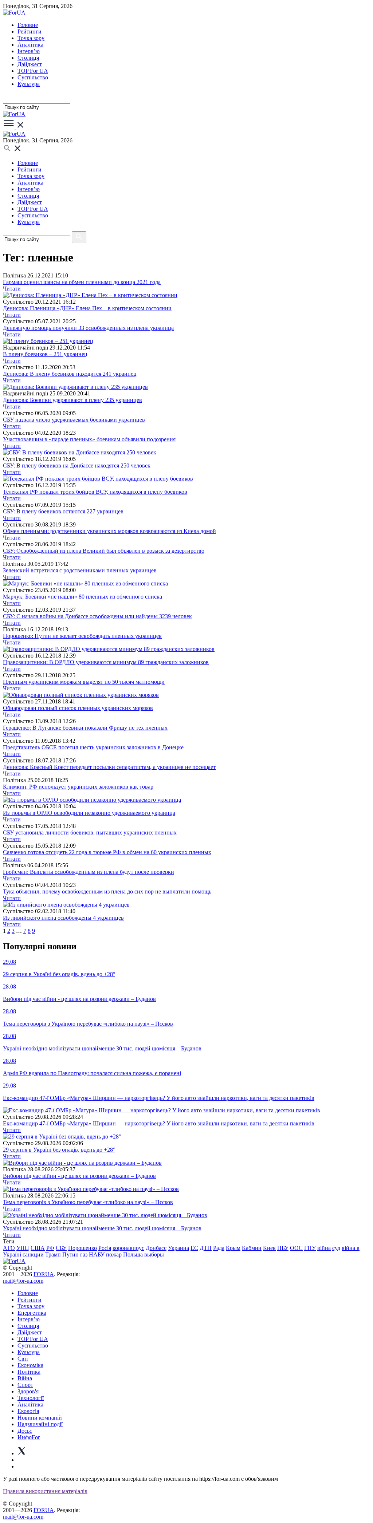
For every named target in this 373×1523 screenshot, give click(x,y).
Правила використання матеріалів (45, 1491)
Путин (70, 1254)
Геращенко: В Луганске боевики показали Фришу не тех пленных (85, 728)
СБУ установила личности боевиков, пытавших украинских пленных (90, 832)
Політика (28, 1372)
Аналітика (30, 45)
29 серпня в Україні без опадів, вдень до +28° (59, 1150)
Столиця (28, 58)
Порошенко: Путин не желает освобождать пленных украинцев (82, 636)
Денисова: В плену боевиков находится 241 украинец (70, 374)
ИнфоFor (28, 1437)
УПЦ (22, 1248)
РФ (50, 1248)
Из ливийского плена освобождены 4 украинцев (63, 918)
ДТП (206, 1248)
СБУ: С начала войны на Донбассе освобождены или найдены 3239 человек (97, 616)
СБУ (61, 1248)
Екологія (28, 1411)
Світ (22, 1359)
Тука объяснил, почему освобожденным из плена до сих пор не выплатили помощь (107, 891)
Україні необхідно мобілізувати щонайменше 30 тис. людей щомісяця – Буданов (102, 1228)
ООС (296, 1248)
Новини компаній (39, 1418)
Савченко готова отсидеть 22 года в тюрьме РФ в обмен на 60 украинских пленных (107, 852)
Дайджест (29, 64)
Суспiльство (32, 77)
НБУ (282, 1248)
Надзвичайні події (40, 1424)
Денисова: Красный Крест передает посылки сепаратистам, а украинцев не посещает (109, 767)
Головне (27, 25)
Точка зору (30, 38)
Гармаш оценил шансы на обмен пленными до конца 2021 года (82, 282)
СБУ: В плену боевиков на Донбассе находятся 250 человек (76, 465)
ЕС (194, 1248)
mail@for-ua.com (23, 1281)
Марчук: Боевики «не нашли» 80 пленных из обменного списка (82, 596)
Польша (133, 1254)
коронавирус (128, 1248)
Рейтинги (29, 31)
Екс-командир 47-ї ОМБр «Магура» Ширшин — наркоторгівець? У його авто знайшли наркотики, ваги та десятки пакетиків (158, 1123)
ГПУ (310, 1248)
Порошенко (82, 1248)
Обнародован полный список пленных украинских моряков (78, 708)
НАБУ (97, 1254)
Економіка (30, 1365)
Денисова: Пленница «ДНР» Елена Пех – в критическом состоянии (87, 308)
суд (336, 1248)
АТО (9, 1248)
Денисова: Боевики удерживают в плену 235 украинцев (72, 400)
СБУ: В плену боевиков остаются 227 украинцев (63, 511)
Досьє (24, 1431)
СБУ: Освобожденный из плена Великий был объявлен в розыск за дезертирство (103, 551)
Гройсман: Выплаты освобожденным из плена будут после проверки (88, 872)
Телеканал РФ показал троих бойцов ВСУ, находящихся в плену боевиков (95, 492)
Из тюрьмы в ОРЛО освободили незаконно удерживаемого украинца (89, 813)
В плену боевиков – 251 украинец (45, 354)
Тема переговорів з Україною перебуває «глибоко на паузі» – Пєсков (88, 1202)
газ (83, 1254)
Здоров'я (28, 1391)
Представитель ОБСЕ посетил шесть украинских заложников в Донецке (93, 747)
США (38, 1248)
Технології (30, 1398)
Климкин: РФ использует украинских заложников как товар (78, 787)
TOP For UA (32, 71)
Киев (269, 1248)
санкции (33, 1254)
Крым (233, 1248)
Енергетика (31, 1313)
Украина (178, 1248)
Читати (12, 288)
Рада (218, 1248)
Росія (104, 1248)
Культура (28, 84)
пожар (114, 1254)
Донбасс (156, 1248)
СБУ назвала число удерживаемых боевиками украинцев (74, 420)
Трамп (53, 1254)
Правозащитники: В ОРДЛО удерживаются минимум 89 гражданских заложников (106, 662)
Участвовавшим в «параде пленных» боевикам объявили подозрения (89, 439)
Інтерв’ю (28, 51)
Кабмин (252, 1248)
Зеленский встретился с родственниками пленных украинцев (80, 570)
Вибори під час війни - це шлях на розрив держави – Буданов (79, 1176)
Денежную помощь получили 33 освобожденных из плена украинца (88, 328)
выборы (154, 1254)
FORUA (44, 1274)
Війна (24, 1378)
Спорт (25, 1385)
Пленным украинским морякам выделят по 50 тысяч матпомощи (84, 682)
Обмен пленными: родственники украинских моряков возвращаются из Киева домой (109, 531)
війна (324, 1248)
